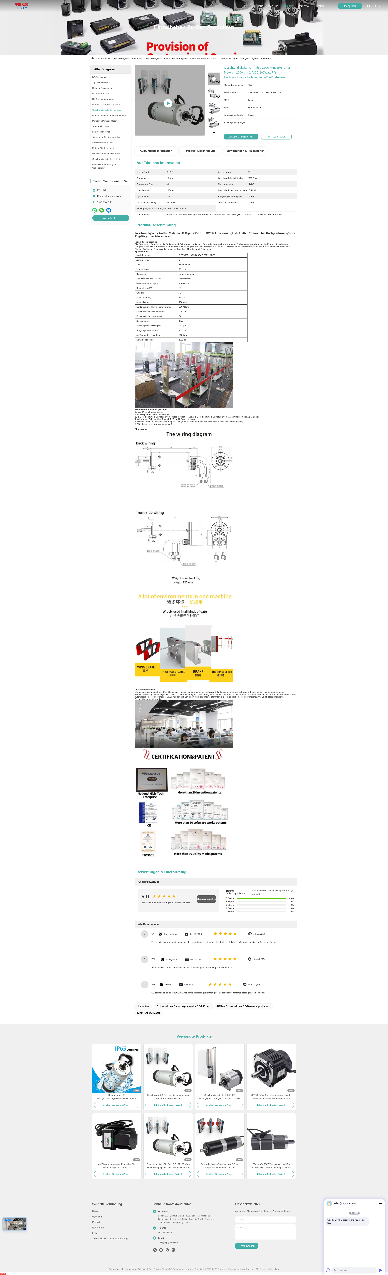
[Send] (380, 1270)
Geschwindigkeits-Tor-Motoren (127, 58)
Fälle (95, 1233)
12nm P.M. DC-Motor (148, 1013)
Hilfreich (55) (259, 959)
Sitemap (142, 1269)
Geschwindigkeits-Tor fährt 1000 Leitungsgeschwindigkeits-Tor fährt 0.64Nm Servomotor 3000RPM (220, 1097)
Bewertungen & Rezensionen (245, 150)
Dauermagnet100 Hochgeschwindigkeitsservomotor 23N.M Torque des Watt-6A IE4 (116, 1097)
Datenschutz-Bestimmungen (122, 1269)
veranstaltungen (305, 6)
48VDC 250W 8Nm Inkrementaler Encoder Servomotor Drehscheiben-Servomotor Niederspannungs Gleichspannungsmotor (271, 1097)
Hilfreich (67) (254, 984)
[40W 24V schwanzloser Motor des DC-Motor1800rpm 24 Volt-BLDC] (116, 1138)
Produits (106, 58)
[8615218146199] (167, 1251)
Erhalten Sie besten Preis (241, 137)
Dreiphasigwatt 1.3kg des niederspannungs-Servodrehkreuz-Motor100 (168, 1097)
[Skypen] (108, 210)
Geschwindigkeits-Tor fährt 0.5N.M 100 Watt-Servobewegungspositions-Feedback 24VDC (168, 1166)
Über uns (272, 6)
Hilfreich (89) (259, 934)
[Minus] (380, 1203)
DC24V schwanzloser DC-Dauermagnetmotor (243, 1006)
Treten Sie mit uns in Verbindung (110, 1238)
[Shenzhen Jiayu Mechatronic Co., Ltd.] (21, 6)
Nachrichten (98, 1227)
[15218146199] (173, 1251)
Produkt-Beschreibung (201, 150)
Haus (260, 6)
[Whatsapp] (94, 210)
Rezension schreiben (206, 899)
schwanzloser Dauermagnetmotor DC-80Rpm (183, 1006)
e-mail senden (247, 1246)
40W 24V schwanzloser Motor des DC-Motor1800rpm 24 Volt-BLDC (116, 1166)
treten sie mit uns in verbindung (323, 6)
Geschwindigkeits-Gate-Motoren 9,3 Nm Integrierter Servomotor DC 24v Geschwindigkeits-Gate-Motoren (220, 1166)
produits (287, 6)
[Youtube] (161, 1251)
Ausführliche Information (156, 150)
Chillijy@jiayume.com (109, 196)
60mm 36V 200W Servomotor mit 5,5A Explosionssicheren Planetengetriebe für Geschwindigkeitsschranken (271, 1166)
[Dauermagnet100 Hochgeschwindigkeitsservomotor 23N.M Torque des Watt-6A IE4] (116, 1068)
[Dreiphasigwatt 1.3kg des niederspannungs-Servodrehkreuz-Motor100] (168, 1068)
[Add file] (328, 1270)
